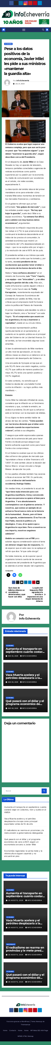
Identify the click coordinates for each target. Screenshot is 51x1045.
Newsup (39, 1021)
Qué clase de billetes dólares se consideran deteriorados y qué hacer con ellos (16, 592)
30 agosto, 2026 (16, 900)
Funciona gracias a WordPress (18, 1021)
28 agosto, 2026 (16, 955)
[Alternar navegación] (23, 29)
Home (5, 1030)
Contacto (12, 1030)
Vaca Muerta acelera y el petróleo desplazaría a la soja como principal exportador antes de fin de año (20, 821)
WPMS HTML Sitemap (25, 1036)
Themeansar (25, 1024)
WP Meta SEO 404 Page (39, 1030)
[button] (43, 29)
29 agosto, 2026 (16, 927)
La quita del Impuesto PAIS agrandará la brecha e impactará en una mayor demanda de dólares (34, 594)
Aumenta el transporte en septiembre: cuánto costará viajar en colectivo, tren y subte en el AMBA (25, 810)
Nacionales (11, 944)
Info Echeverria (22, 80)
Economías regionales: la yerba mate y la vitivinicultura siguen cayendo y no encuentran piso (23, 853)
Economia (8, 44)
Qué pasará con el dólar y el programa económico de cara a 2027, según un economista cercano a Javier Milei (22, 842)
